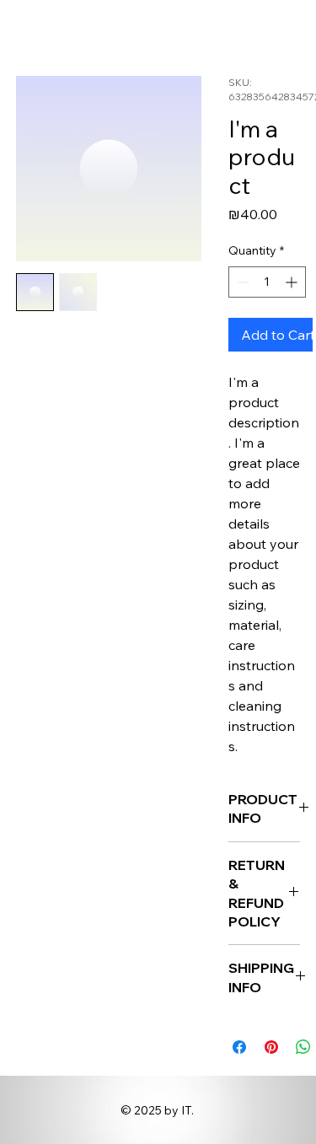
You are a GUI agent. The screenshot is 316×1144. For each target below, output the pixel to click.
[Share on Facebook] (239, 1047)
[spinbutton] (267, 282)
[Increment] (292, 282)
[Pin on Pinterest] (271, 1047)
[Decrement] (241, 282)
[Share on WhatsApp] (303, 1047)
